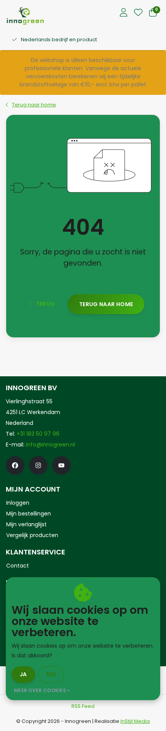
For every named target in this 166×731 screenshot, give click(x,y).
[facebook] (15, 465)
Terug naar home (106, 304)
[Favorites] (138, 13)
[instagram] (38, 465)
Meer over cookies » (42, 690)
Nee (51, 674)
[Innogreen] (25, 15)
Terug (45, 304)
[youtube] (61, 465)
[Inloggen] (123, 13)
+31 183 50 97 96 (38, 434)
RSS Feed (83, 706)
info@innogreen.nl (50, 444)
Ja (23, 674)
